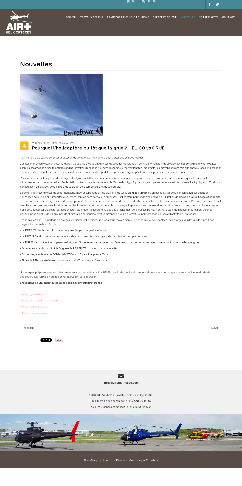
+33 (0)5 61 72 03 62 (138, 400)
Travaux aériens (91, 17)
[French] (129, 2)
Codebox (152, 460)
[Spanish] (155, 2)
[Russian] (150, 2)
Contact (228, 17)
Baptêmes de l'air (165, 17)
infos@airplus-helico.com (121, 382)
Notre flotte (208, 17)
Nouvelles (188, 17)
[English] (145, 2)
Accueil (71, 17)
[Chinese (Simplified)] (137, 2)
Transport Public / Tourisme (128, 17)
